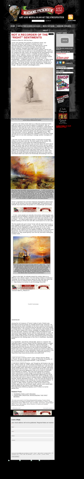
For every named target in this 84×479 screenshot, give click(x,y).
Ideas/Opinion (15, 401)
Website (13, 435)
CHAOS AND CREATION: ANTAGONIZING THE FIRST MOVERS (30, 396)
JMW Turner (26, 402)
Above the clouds (28, 26)
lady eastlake (23, 404)
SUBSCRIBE (72, 20)
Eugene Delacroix (39, 401)
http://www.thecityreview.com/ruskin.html (31, 353)
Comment (13, 440)
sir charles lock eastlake (42, 404)
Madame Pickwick (64, 26)
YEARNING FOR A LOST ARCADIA (24, 394)
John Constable (34, 402)
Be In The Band (49, 26)
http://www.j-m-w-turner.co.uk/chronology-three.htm (30, 282)
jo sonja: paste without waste (63, 58)
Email (12, 431)
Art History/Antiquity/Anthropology (33, 400)
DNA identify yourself (15, 408)
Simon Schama (31, 404)
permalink (21, 405)
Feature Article (46, 400)
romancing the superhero (48, 408)
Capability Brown (29, 401)
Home (13, 26)
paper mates (61, 53)
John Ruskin (42, 402)
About (45, 30)
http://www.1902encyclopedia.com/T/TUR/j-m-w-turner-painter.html (30, 387)
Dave (30, 40)
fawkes (46, 401)
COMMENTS (69, 63)
